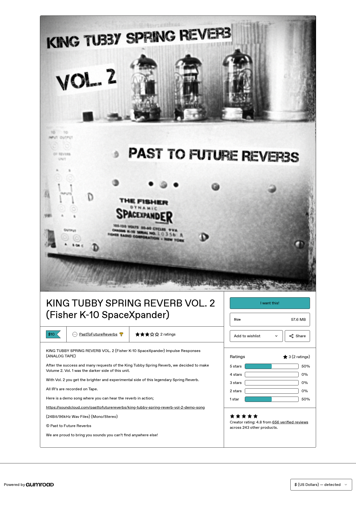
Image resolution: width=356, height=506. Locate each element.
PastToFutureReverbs (101, 334)
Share (301, 336)
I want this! (269, 303)
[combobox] (256, 336)
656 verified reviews (290, 422)
